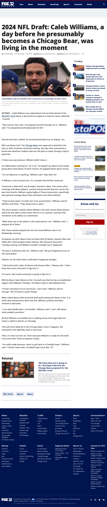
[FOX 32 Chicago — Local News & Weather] (8, 4)
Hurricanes (23, 433)
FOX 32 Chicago (19, 54)
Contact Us (77, 456)
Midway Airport (42, 431)
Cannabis (23, 454)
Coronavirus (24, 451)
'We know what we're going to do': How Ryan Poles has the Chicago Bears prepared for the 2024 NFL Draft (53, 367)
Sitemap (76, 474)
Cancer (22, 449)
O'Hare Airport (42, 428)
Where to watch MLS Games (98, 487)
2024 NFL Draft (8, 116)
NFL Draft (29, 54)
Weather (24, 415)
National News (7, 421)
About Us (77, 445)
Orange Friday (42, 461)
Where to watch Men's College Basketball (96, 471)
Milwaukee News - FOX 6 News (61, 450)
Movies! (93, 428)
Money (5, 445)
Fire (74, 431)
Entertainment (98, 415)
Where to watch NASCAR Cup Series (97, 462)
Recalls (22, 461)
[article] (18, 370)
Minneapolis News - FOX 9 (62, 458)
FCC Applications (78, 471)
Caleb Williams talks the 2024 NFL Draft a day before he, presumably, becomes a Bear (34, 99)
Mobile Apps (77, 451)
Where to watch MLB (98, 458)
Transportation (42, 418)
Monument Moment (44, 459)
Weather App (24, 430)
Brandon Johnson (61, 431)
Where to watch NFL (98, 451)
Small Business (7, 464)
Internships (76, 466)
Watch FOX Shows (97, 431)
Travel (39, 421)
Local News (6, 418)
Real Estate (5, 461)
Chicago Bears (31, 145)
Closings (22, 425)
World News (6, 423)
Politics (58, 415)
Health (23, 445)
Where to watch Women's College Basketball (97, 477)
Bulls (74, 423)
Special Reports (7, 433)
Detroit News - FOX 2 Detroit (61, 454)
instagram (95, 499)
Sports (20, 394)
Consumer (5, 451)
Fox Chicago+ (95, 423)
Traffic (40, 415)
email (103, 499)
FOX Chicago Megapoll (6, 436)
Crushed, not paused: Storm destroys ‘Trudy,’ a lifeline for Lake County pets (84, 157)
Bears (30, 394)
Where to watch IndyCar (96, 466)
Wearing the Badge (43, 454)
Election (58, 418)
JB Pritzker (58, 428)
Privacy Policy (92, 232)
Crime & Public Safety (7, 427)
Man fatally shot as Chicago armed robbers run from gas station (95, 109)
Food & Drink (95, 426)
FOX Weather (24, 435)
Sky (74, 433)
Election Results (60, 421)
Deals (4, 454)
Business (5, 449)
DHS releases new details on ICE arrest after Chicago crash (83, 178)
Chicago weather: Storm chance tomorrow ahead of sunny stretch (95, 88)
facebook (91, 499)
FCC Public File (78, 469)
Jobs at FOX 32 (78, 464)
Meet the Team (78, 461)
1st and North (42, 449)
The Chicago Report (62, 423)
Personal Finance (7, 459)
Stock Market (6, 466)
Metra (39, 426)
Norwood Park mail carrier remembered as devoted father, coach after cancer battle (83, 148)
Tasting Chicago (42, 456)
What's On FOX (96, 421)
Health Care (23, 459)
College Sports (78, 436)
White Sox (76, 428)
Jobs (3, 456)
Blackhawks (77, 421)
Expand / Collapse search (104, 4)
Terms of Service (91, 234)
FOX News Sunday (8, 440)
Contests (76, 459)
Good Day (5, 430)
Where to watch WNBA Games (96, 483)
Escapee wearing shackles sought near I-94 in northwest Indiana (83, 169)
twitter (99, 499)
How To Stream (78, 449)
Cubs (74, 426)
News (4, 415)
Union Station (41, 433)
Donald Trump (60, 426)
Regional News (62, 445)
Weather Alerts (25, 423)
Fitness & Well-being (26, 456)
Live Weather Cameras (24, 419)
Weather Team (25, 428)
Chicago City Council (62, 433)
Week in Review (42, 451)
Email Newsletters (79, 454)
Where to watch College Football (96, 455)
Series (40, 445)
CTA (38, 423)
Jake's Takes (95, 418)
